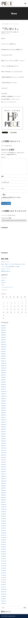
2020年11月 (3, 478)
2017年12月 (3, 561)
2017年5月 (3, 577)
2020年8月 (3, 485)
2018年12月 (3, 532)
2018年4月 (3, 551)
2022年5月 (3, 436)
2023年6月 (3, 405)
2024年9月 (3, 370)
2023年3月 (3, 412)
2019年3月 (3, 525)
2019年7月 (3, 516)
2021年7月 (3, 459)
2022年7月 (3, 431)
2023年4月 (3, 410)
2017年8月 (3, 570)
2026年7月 (3, 328)
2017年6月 (3, 575)
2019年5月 (3, 521)
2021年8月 (3, 457)
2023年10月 (3, 396)
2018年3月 (3, 554)
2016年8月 (3, 598)
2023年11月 (3, 394)
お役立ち (3, 280)
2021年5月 (3, 464)
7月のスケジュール (5, 269)
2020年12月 (3, 476)
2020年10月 (3, 481)
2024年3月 (3, 384)
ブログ (10, 23)
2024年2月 (3, 386)
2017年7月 (3, 573)
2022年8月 (3, 429)
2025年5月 (3, 353)
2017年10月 (3, 565)
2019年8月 (3, 514)
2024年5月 (3, 379)
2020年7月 (3, 488)
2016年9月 (3, 596)
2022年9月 (3, 427)
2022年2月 (3, 443)
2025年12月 (3, 344)
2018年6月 (3, 547)
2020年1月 (3, 502)
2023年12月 (3, 391)
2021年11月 (3, 450)
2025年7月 (3, 351)
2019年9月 (3, 511)
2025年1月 (3, 361)
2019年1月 (3, 530)
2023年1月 (3, 417)
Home (3, 23)
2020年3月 (3, 497)
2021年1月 (3, 474)
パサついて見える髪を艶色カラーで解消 (10, 266)
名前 (2, 176)
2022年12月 (3, 419)
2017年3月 (3, 582)
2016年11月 (3, 591)
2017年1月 (3, 587)
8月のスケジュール (5, 261)
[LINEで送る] (13, 132)
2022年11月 (3, 422)
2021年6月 (3, 462)
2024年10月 (3, 368)
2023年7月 (3, 403)
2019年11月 (3, 507)
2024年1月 (3, 389)
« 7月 (3, 318)
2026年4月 (3, 335)
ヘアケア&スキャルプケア (7, 287)
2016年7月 (3, 601)
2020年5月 (3, 492)
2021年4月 (3, 467)
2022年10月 (3, 424)
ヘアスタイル (4, 289)
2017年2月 (3, 584)
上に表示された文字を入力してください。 (11, 197)
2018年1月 (3, 558)
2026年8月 (3, 325)
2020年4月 (3, 495)
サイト (2, 188)
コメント (3, 157)
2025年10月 (3, 346)
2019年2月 (3, 528)
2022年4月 (3, 438)
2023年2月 (3, 415)
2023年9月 (3, 398)
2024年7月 (3, 375)
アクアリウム (4, 278)
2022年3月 (3, 441)
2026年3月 (3, 337)
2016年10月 (3, 594)
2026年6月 (3, 330)
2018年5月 (3, 549)
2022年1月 (3, 445)
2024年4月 (3, 382)
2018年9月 (3, 540)
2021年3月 (3, 469)
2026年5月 (3, 332)
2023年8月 (3, 401)
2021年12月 (3, 448)
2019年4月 (3, 523)
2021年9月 (3, 455)
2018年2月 (3, 556)
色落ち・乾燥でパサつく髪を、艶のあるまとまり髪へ (13, 264)
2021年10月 (3, 452)
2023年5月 (3, 408)
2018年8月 (3, 542)
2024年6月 (3, 377)
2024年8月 (3, 372)
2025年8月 (3, 349)
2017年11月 (3, 563)
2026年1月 (3, 342)
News (7, 23)
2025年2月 (3, 358)
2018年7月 (3, 544)
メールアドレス (5, 182)
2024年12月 (3, 363)
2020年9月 (3, 483)
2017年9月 (3, 568)
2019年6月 (3, 518)
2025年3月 (3, 356)
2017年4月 (3, 580)
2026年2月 (3, 339)
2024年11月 (3, 365)
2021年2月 (3, 471)
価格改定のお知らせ (5, 271)
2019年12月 (3, 504)
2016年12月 (3, 589)
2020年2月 (3, 500)
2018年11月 (3, 535)
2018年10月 (3, 537)
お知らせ (3, 282)
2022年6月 (3, 434)
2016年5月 (3, 603)
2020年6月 (3, 490)
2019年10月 (3, 509)
